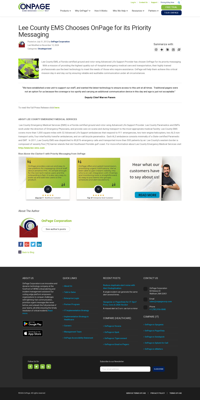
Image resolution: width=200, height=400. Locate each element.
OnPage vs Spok (111, 332)
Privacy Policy (157, 393)
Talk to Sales (70, 292)
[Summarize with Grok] (179, 51)
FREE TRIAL (171, 7)
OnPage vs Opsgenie (154, 324)
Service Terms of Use (136, 393)
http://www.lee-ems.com (31, 147)
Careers (67, 326)
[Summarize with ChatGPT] (156, 51)
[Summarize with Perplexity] (173, 51)
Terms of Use (176, 393)
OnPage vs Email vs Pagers (116, 344)
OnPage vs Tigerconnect (115, 338)
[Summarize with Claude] (168, 51)
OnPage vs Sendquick (154, 337)
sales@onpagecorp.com (161, 301)
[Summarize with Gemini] (162, 51)
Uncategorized (44, 49)
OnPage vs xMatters (154, 349)
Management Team (73, 332)
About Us (68, 286)
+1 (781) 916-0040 (158, 309)
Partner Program (72, 304)
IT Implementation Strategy (76, 310)
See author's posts (56, 229)
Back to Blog (28, 252)
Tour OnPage (171, 13)
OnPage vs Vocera (112, 326)
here (56, 107)
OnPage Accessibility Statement (78, 338)
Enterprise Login (71, 298)
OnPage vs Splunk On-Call (156, 343)
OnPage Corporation (60, 42)
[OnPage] (34, 6)
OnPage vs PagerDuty (154, 331)
